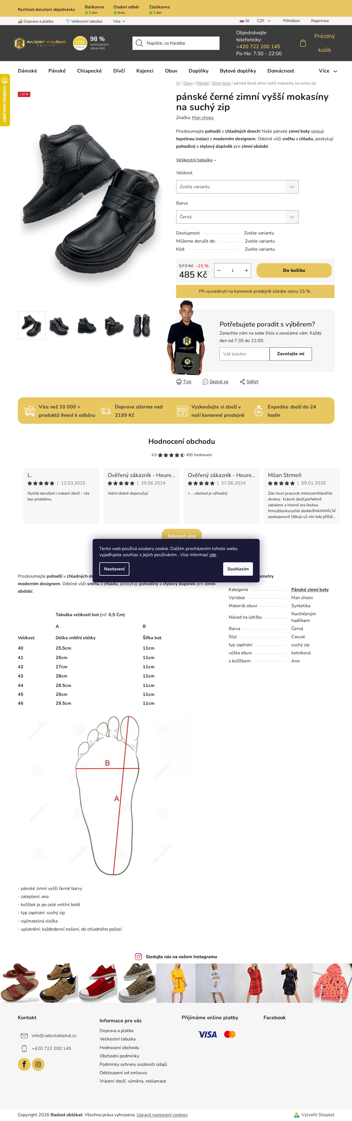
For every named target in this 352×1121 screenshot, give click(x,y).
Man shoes (203, 118)
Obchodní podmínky (119, 1056)
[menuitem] (27, 70)
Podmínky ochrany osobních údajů (133, 1064)
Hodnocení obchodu (181, 441)
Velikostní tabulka (194, 160)
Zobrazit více (182, 536)
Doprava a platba (116, 1031)
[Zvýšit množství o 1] (246, 270)
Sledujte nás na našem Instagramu (181, 957)
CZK (261, 20)
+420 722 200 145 (258, 46)
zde (212, 555)
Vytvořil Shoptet (317, 1115)
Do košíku (294, 270)
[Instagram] (38, 1064)
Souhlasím (238, 569)
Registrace (320, 20)
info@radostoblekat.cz (54, 1036)
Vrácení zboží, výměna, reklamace (133, 1081)
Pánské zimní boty (310, 590)
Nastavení (114, 569)
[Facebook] (24, 1064)
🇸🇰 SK (245, 20)
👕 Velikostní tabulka (83, 21)
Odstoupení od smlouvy (123, 1073)
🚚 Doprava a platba (35, 21)
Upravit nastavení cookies (162, 1115)
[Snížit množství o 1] (219, 270)
